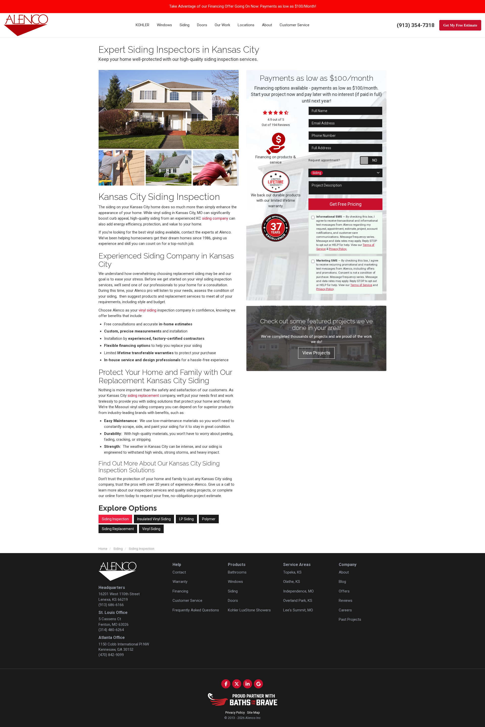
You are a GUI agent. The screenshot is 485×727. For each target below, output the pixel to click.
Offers (344, 591)
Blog (342, 581)
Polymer (208, 519)
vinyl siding (147, 310)
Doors (233, 600)
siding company (215, 218)
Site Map (253, 712)
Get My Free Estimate (460, 25)
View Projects (316, 352)
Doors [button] (202, 25)
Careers (345, 610)
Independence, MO (298, 591)
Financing (180, 591)
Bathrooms (237, 572)
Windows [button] (164, 25)
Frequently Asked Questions (196, 610)
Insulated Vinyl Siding (154, 519)
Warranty (180, 581)
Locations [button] (246, 25)
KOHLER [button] (142, 25)
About (344, 572)
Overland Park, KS (297, 600)
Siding (233, 591)
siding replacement (143, 395)
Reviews (345, 600)
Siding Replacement (118, 529)
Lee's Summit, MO (298, 610)
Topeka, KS (292, 572)
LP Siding (186, 519)
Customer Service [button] (294, 25)
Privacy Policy (324, 289)
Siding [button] (184, 25)
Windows (235, 581)
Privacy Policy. (338, 249)
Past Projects (350, 619)
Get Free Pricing (345, 204)
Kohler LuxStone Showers (249, 610)
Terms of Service (361, 285)
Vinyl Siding (151, 529)
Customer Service (187, 600)
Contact (179, 572)
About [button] (267, 25)
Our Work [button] (222, 25)
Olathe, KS (291, 581)
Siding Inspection (115, 519)
